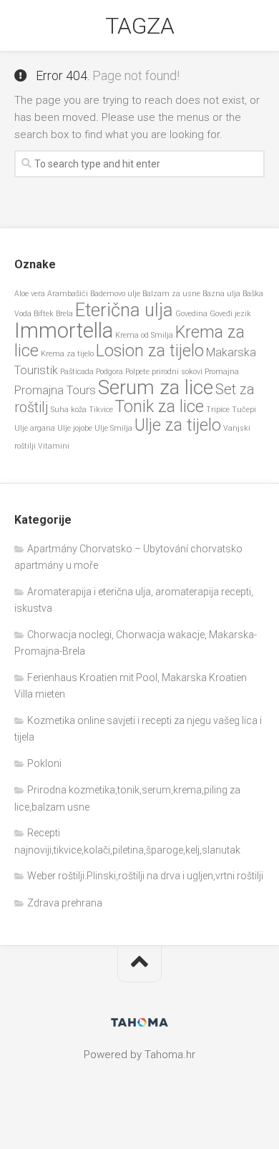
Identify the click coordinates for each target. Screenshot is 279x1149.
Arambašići (67, 293)
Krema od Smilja (144, 335)
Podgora (109, 371)
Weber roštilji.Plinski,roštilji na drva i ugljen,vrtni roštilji (145, 875)
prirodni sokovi (177, 371)
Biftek (44, 313)
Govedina (191, 313)
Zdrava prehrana (64, 903)
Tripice (218, 409)
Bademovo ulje (115, 293)
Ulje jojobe (74, 428)
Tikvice (101, 409)
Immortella (63, 330)
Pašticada (77, 371)
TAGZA (140, 25)
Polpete (137, 371)
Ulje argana (34, 428)
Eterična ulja (124, 310)
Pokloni (44, 763)
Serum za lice (155, 387)
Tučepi (244, 409)
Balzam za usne (171, 293)
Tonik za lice (159, 406)
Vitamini (53, 446)
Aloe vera (29, 293)
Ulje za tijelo (177, 425)
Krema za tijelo (67, 353)
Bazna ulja (221, 293)
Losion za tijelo (150, 351)
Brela (64, 313)
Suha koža (69, 409)
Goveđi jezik (230, 313)
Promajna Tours (55, 390)
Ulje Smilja (113, 428)
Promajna (222, 371)
